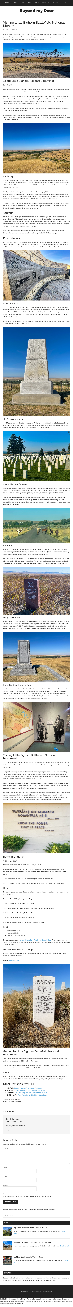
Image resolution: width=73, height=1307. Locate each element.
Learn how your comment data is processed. (42, 1209)
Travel (12, 1099)
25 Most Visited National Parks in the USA (31, 1228)
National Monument (16, 1101)
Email (5, 1176)
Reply (8, 1130)
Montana (17, 1099)
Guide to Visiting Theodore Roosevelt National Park (31, 1093)
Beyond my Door (36, 10)
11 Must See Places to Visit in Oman (28, 1257)
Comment (6, 1148)
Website (5, 1185)
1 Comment (14, 29)
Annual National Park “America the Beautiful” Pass (36, 940)
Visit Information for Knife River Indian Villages (32, 1095)
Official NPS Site (14, 960)
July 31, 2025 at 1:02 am (14, 1121)
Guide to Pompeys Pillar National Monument (28, 1088)
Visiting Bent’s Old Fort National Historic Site (32, 1242)
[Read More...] (64, 1246)
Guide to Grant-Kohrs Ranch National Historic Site (29, 1090)
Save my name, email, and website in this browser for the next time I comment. (27, 1196)
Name (5, 1167)
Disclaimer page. (51, 1280)
